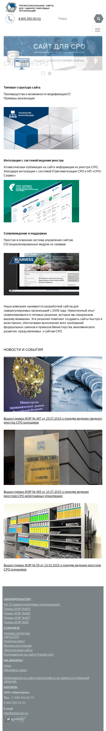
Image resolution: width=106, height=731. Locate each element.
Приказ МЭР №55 (16, 622)
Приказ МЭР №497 (17, 618)
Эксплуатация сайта (18, 650)
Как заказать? (13, 660)
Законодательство (17, 599)
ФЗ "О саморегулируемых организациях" (32, 604)
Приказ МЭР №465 (17, 613)
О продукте (12, 627)
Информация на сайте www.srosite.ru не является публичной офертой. (46, 679)
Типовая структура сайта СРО (17, 635)
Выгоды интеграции (18, 645)
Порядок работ (14, 641)
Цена (7, 665)
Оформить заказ (15, 670)
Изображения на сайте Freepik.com (28, 654)
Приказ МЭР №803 (17, 609)
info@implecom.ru (16, 713)
